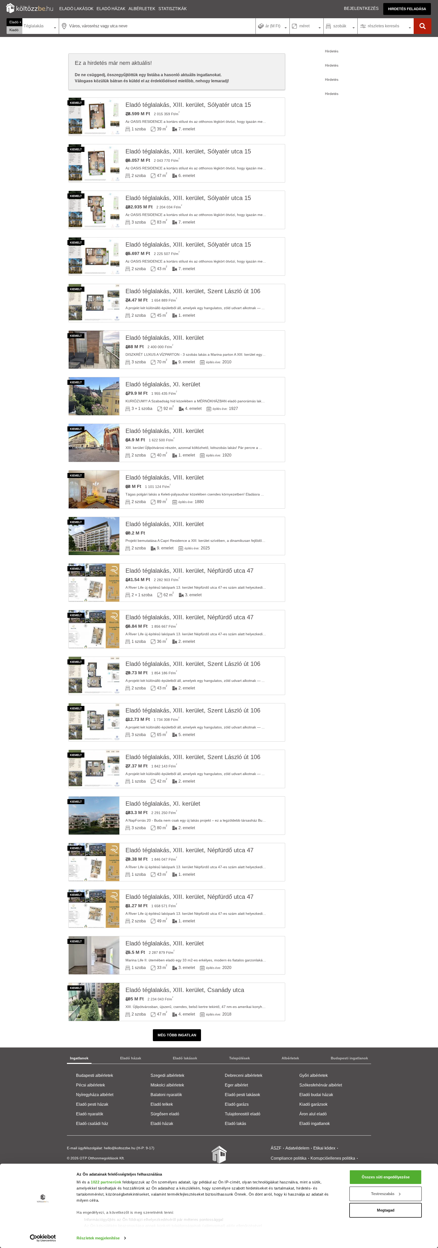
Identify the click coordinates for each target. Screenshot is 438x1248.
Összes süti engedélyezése (386, 1177)
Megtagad (385, 1210)
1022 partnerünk (106, 1182)
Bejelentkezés (361, 8)
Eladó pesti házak (92, 1104)
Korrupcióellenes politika (333, 1158)
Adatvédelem (297, 1148)
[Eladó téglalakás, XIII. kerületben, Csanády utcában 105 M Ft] (94, 1002)
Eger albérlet (236, 1085)
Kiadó (14, 30)
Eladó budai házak (316, 1095)
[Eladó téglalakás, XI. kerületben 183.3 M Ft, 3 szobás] (94, 816)
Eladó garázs (237, 1104)
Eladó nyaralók (89, 1114)
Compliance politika (288, 1158)
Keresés (422, 26)
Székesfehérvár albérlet (320, 1085)
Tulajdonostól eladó (242, 1114)
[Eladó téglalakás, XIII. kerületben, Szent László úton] (94, 303)
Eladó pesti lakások (242, 1095)
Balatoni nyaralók (166, 1095)
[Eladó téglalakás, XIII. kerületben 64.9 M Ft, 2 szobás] (94, 443)
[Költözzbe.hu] (29, 8)
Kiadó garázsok (313, 1104)
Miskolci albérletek (167, 1085)
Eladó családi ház (92, 1123)
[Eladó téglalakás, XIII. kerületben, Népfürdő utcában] (94, 583)
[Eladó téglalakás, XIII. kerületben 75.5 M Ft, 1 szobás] (94, 955)
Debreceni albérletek (243, 1075)
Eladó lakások (76, 9)
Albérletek (142, 9)
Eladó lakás (235, 1123)
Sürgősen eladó (165, 1114)
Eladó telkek (162, 1104)
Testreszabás (382, 1194)
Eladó (14, 22)
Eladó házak (111, 9)
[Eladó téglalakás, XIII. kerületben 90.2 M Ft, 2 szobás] (94, 536)
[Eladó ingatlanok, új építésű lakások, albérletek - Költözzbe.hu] (219, 1158)
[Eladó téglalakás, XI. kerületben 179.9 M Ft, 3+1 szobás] (94, 396)
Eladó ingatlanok (314, 1123)
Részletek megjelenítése (98, 1238)
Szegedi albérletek (167, 1075)
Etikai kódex (324, 1148)
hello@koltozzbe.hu (119, 1148)
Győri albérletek (313, 1075)
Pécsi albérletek (90, 1085)
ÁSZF (276, 1148)
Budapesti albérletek (94, 1075)
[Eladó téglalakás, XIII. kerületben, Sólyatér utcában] (94, 117)
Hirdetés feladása (407, 9)
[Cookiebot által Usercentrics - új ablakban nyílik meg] (43, 1238)
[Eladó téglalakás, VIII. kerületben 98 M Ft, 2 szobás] (94, 489)
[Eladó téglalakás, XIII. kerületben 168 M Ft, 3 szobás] (94, 350)
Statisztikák (172, 9)
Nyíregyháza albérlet (94, 1095)
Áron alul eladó (313, 1114)
